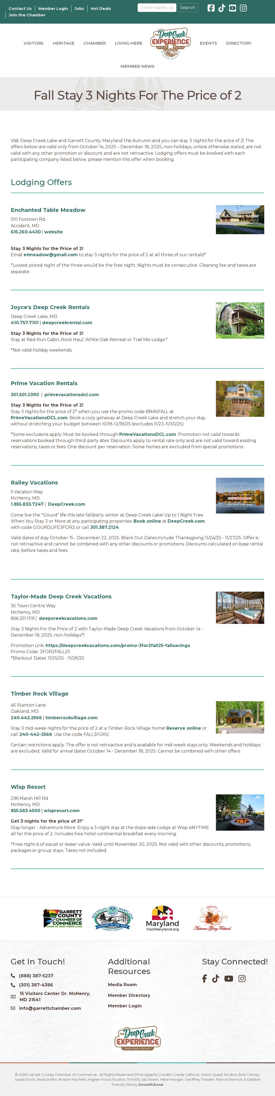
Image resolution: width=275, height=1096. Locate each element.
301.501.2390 (25, 394)
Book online (147, 521)
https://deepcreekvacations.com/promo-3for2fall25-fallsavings (118, 645)
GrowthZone (150, 1084)
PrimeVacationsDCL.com (39, 417)
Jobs (79, 8)
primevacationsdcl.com (72, 394)
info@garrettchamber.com (50, 1008)
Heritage (63, 43)
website (53, 231)
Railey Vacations (34, 482)
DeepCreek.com (66, 504)
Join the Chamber (27, 15)
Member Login (53, 8)
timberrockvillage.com (71, 717)
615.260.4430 (26, 231)
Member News (137, 66)
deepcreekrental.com (67, 322)
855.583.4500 (25, 810)
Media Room (122, 984)
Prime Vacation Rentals (44, 383)
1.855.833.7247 (27, 504)
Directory (238, 43)
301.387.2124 (104, 527)
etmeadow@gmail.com (51, 254)
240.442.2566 (26, 717)
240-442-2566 (35, 734)
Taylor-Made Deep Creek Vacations (61, 596)
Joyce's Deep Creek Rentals (50, 307)
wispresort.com (62, 810)
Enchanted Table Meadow (48, 210)
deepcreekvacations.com (68, 618)
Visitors (34, 43)
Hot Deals (101, 8)
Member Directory (129, 995)
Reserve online (184, 728)
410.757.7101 (25, 322)
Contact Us (20, 8)
